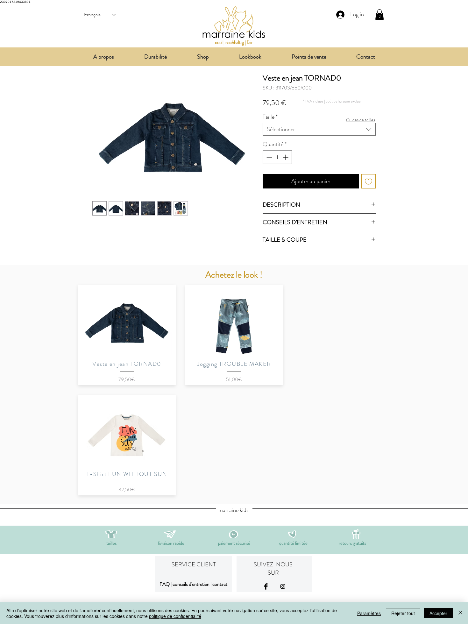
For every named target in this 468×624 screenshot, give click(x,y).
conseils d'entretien (191, 584)
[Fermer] (460, 613)
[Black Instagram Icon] (283, 586)
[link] (379, 14)
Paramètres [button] (369, 613)
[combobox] (319, 129)
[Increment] (286, 157)
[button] (344, 100)
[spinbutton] (277, 157)
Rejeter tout (403, 613)
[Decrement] (268, 157)
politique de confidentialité (175, 616)
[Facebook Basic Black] (266, 586)
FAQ (165, 584)
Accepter (438, 613)
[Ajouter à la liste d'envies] (368, 181)
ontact (221, 584)
